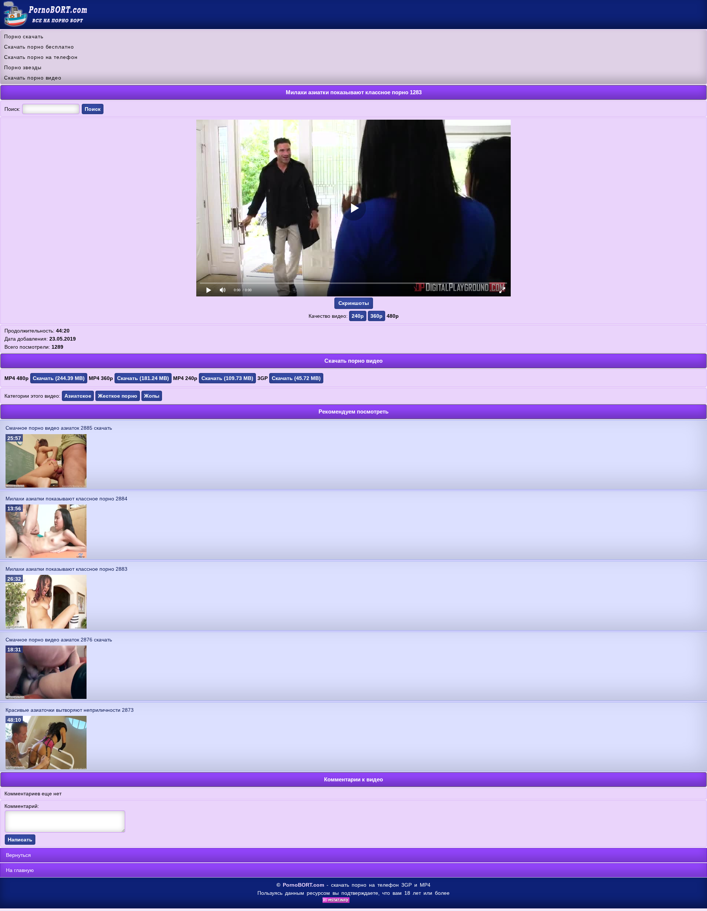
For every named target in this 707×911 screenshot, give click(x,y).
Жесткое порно (117, 396)
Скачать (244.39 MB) (59, 378)
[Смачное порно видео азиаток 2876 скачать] (46, 697)
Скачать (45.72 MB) (296, 378)
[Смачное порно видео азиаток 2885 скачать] (46, 486)
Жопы (151, 396)
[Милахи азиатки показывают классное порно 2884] (46, 556)
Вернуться (18, 855)
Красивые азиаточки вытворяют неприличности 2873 (70, 710)
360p (376, 316)
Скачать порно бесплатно (39, 47)
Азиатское (77, 396)
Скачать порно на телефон (41, 57)
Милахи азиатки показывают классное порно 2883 (66, 569)
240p (358, 316)
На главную (20, 870)
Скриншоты (353, 303)
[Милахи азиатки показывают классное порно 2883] (46, 627)
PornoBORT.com (303, 885)
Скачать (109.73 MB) (227, 378)
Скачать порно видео (32, 78)
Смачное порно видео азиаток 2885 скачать (59, 428)
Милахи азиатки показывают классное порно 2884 (66, 499)
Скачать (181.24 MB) (143, 378)
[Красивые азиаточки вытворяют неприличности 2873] (46, 767)
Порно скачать (23, 36)
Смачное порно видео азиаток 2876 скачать (59, 640)
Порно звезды (23, 67)
